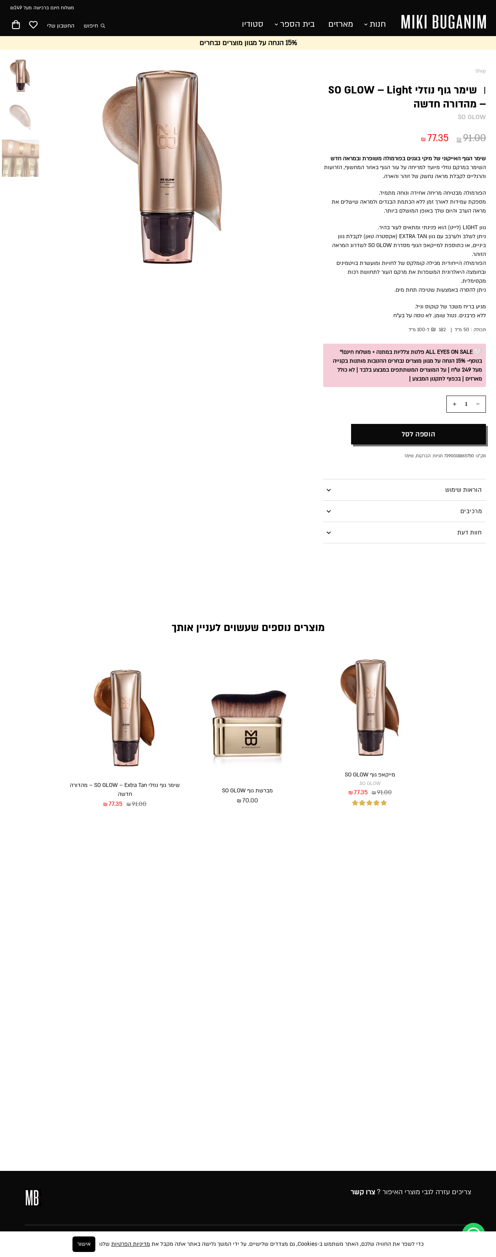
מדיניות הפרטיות (130, 1244)
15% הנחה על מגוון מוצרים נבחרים (248, 42)
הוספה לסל (418, 434)
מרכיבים (471, 511)
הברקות (423, 456)
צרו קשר (363, 1192)
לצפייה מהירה (399, 821)
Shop (480, 71)
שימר (409, 456)
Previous (272, 166)
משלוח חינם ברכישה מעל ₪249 (42, 8)
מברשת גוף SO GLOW (247, 790)
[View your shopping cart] (16, 26)
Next (61, 166)
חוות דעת (469, 532)
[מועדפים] (33, 25)
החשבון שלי (60, 25)
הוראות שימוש (463, 490)
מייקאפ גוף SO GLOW (370, 774)
